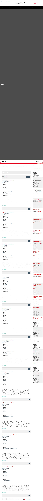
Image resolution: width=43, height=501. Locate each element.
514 (9, 498)
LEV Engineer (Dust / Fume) (9, 372)
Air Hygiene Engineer (36, 373)
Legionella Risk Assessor (8, 212)
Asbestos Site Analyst (7, 466)
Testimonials (39, 7)
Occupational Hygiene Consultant (10, 434)
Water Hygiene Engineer (8, 180)
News (33, 7)
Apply (29, 208)
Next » (12, 498)
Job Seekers (9, 7)
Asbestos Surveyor (6, 276)
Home (3, 7)
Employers (15, 7)
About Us (21, 7)
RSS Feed (29, 499)
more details (4, 205)
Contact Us (27, 7)
